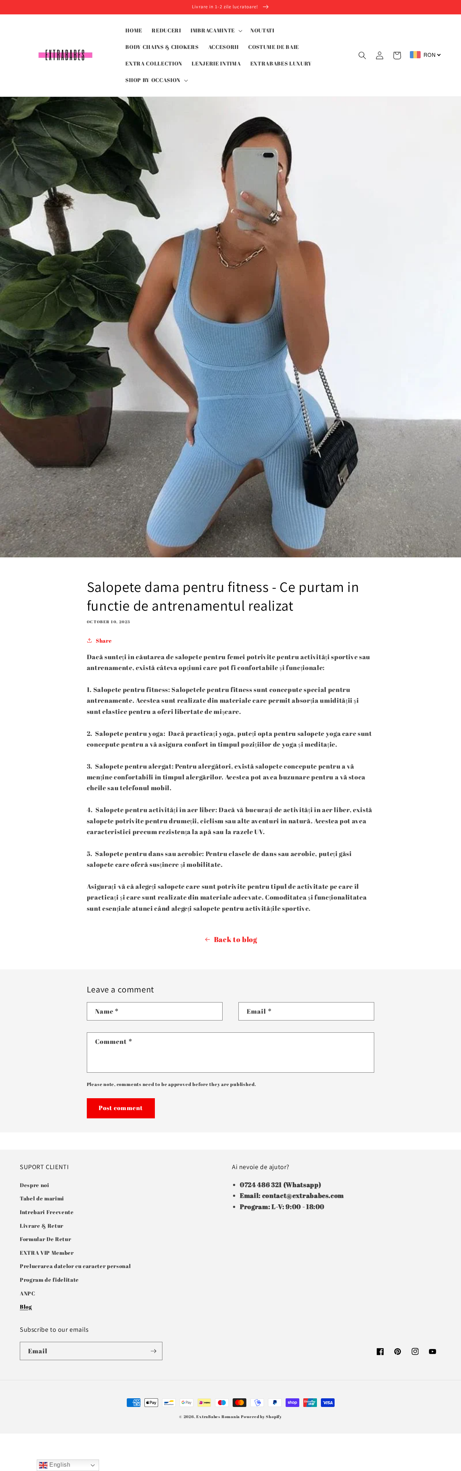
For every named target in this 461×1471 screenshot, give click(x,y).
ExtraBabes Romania (218, 1416)
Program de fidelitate (49, 1279)
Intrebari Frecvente (47, 1212)
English (59, 1465)
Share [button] (104, 640)
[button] (216, 30)
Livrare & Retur (41, 1225)
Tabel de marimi (42, 1198)
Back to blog (235, 939)
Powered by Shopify (261, 1416)
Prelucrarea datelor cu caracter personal (75, 1265)
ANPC (27, 1293)
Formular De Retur (45, 1239)
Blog (26, 1306)
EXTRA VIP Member (47, 1252)
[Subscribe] (153, 1351)
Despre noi (34, 1185)
